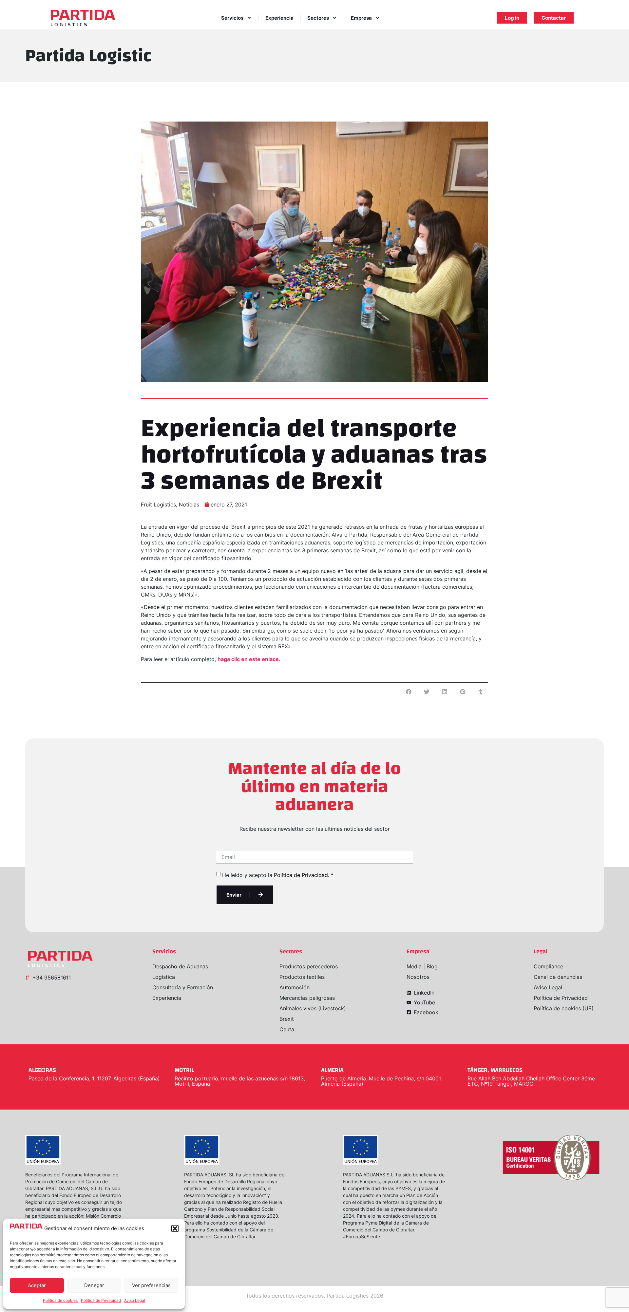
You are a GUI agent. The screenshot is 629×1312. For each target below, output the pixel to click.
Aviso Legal (134, 1300)
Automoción (294, 987)
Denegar (94, 1285)
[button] (175, 1228)
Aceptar (37, 1285)
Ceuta (286, 1029)
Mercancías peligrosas (307, 998)
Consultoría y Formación (182, 987)
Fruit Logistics (158, 504)
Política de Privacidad (101, 1300)
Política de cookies (60, 1300)
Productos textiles (302, 977)
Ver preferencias (151, 1285)
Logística (163, 977)
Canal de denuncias (558, 977)
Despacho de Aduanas (180, 966)
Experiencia (279, 18)
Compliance (548, 966)
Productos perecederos (308, 966)
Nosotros (418, 977)
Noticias (189, 504)
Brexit (286, 1019)
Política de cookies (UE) (564, 1008)
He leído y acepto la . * (278, 874)
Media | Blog (422, 966)
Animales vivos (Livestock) (312, 1008)
